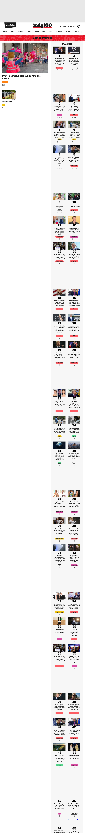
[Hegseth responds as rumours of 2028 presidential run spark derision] (59, 721)
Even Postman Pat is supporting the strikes (21, 77)
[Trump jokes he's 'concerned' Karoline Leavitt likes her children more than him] (74, 97)
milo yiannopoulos (74, 713)
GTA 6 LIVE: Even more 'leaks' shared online (59, 206)
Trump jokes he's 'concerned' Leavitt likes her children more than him (74, 109)
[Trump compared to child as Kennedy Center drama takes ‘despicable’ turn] (74, 317)
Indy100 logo (42, 25)
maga (74, 139)
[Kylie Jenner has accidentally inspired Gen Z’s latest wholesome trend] (74, 493)
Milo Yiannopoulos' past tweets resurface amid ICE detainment (74, 707)
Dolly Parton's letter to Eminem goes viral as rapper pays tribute (74, 558)
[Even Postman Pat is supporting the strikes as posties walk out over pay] (25, 57)
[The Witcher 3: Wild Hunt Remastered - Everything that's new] (74, 795)
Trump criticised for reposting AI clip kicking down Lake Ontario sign (74, 303)
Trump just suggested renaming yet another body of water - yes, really (74, 404)
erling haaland (59, 511)
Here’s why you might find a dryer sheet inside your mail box (8, 101)
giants (74, 436)
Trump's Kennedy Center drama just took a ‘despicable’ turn (74, 328)
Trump (29, 31)
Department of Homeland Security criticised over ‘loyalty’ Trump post (59, 61)
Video (68, 31)
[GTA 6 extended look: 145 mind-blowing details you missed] (74, 445)
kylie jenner (74, 511)
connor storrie (74, 236)
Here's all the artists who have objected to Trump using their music (59, 404)
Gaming (20, 31)
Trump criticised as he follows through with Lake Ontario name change (74, 606)
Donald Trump (59, 308)
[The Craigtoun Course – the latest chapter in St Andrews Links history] (59, 747)
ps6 (59, 165)
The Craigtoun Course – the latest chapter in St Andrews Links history (59, 758)
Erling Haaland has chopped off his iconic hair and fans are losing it (59, 504)
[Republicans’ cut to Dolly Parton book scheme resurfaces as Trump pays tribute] (74, 520)
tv (59, 813)
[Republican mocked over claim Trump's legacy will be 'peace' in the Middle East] (74, 245)
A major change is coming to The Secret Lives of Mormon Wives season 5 (59, 807)
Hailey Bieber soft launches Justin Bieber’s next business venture (59, 109)
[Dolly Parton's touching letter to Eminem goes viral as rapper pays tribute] (74, 547)
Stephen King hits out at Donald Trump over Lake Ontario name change (59, 329)
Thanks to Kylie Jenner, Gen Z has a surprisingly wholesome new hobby (74, 505)
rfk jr (59, 139)
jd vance (74, 639)
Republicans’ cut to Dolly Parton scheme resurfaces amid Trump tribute (74, 532)
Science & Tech (40, 31)
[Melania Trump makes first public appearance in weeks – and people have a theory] (59, 219)
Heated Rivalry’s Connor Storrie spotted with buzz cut (74, 230)
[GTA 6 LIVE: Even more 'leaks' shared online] (59, 196)
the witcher (74, 813)
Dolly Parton (74, 538)
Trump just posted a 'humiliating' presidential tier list (74, 732)
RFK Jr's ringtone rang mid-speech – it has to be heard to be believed (59, 135)
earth (59, 463)
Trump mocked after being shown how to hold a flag (74, 206)
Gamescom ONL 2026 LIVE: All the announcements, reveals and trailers (74, 61)
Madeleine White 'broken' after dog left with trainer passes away (59, 606)
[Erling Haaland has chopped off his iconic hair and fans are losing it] (59, 493)
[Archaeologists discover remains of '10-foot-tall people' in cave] (74, 419)
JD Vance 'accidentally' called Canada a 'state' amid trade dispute (74, 632)
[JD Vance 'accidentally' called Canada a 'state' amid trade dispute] (74, 620)
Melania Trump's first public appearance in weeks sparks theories (59, 231)
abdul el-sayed (59, 261)
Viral (50, 31)
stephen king (59, 335)
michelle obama (59, 538)
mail (4, 105)
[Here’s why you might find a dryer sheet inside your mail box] (9, 94)
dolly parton (74, 565)
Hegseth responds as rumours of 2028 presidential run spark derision (59, 732)
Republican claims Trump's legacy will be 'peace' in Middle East (74, 257)
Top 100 (4, 31)
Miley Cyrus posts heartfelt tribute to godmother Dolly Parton (74, 758)
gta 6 (59, 210)
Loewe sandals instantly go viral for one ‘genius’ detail (59, 632)
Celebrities (59, 31)
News (12, 31)
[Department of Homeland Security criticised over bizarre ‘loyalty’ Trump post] (59, 50)
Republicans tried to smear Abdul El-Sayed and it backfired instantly (59, 257)
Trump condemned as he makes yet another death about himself (59, 303)
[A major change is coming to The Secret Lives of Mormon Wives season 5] (59, 795)
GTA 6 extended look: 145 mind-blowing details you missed (74, 456)
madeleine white (59, 612)
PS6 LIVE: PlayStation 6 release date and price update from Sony (59, 160)
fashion (59, 114)
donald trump (59, 67)
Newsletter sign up (69, 26)
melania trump (59, 236)
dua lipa (74, 666)
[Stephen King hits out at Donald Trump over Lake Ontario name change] (59, 317)
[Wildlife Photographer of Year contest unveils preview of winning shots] (74, 823)
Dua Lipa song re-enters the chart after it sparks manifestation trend (74, 659)
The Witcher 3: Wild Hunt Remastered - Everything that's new (74, 806)
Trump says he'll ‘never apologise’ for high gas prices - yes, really (59, 707)
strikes (5, 82)
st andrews (59, 765)
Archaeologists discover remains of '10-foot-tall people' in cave (74, 430)
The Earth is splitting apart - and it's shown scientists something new (59, 456)
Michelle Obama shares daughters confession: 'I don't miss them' (59, 531)
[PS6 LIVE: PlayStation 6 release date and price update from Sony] (59, 148)
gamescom (74, 67)
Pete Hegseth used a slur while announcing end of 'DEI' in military (74, 160)
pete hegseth (74, 165)
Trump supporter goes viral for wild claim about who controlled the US (74, 135)
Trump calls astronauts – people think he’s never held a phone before (59, 356)
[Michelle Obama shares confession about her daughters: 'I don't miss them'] (59, 520)
